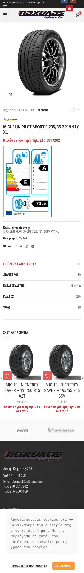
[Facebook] (16, 246)
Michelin (43, 110)
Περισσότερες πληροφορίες (28, 565)
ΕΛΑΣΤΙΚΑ (28, 110)
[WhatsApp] (27, 246)
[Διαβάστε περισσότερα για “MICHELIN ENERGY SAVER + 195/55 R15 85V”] (47, 375)
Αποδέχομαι (63, 565)
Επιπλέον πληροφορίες (19, 264)
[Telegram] (33, 246)
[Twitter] (21, 246)
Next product (78, 110)
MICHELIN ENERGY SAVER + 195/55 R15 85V (62, 390)
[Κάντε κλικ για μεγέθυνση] (10, 95)
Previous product (70, 110)
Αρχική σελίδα (11, 110)
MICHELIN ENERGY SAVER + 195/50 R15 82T (22, 390)
